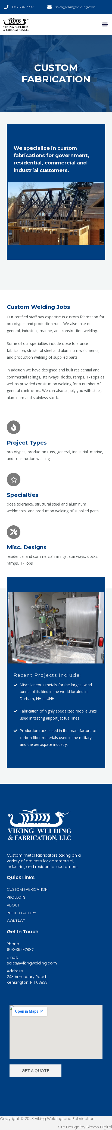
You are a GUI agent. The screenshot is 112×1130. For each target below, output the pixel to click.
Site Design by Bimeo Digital (85, 1127)
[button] (104, 24)
